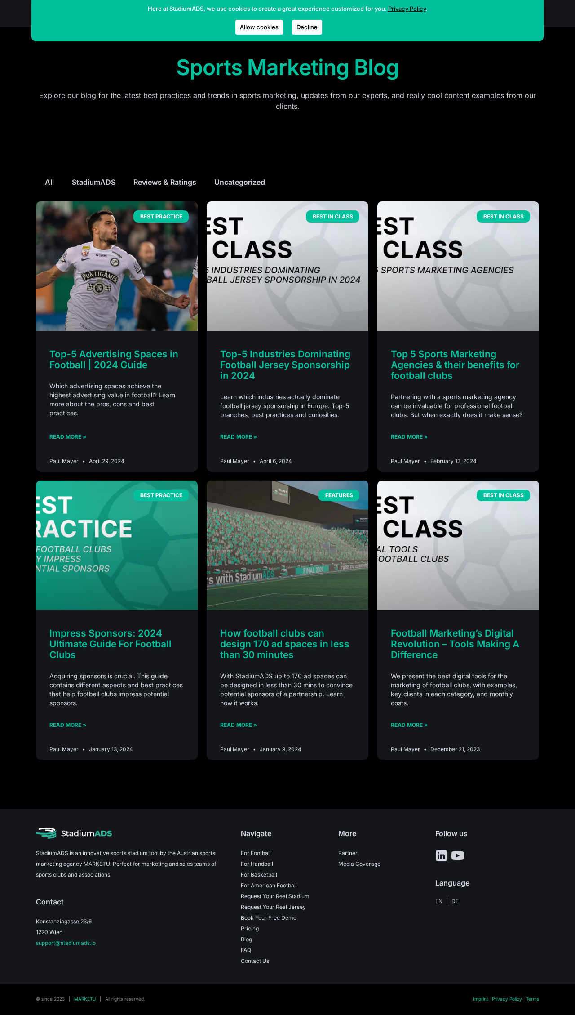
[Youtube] (457, 855)
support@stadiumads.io (66, 942)
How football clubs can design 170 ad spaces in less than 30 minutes (284, 644)
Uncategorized (239, 182)
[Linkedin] (441, 855)
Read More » (67, 436)
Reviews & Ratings (164, 182)
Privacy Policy (507, 999)
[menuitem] (439, 901)
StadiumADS (93, 182)
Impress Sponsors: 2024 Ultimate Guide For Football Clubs (110, 644)
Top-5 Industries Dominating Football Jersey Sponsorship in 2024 (285, 364)
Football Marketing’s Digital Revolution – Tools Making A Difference (455, 644)
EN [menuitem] (438, 900)
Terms (532, 999)
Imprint (480, 999)
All (49, 182)
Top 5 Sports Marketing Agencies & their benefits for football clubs (455, 364)
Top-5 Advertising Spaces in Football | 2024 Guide (113, 359)
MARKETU (85, 999)
